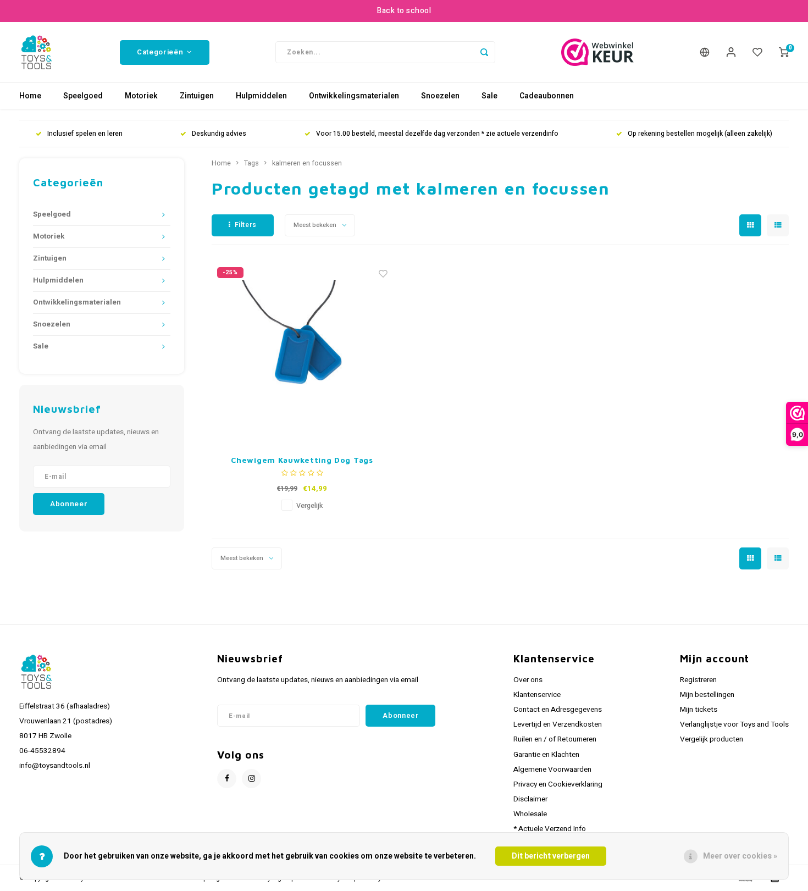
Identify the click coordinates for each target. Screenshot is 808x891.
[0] (784, 52)
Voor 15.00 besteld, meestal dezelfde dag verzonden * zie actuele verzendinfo (437, 134)
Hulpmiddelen (261, 96)
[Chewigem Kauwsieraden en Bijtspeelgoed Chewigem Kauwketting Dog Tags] (302, 352)
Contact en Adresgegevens (557, 709)
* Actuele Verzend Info (549, 828)
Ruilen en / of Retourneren (554, 739)
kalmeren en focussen (307, 163)
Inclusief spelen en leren (85, 134)
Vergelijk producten (711, 739)
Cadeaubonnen (546, 96)
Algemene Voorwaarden (552, 769)
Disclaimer (530, 799)
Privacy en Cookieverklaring (557, 784)
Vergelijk (309, 506)
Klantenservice (537, 694)
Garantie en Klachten (546, 754)
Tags (251, 163)
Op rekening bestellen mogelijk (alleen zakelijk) (700, 134)
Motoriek (141, 96)
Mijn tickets (698, 709)
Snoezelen (440, 96)
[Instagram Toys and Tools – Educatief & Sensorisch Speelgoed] (251, 778)
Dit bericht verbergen (551, 856)
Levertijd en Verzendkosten (557, 724)
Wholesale (530, 814)
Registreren (698, 679)
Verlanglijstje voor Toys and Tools (734, 724)
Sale (489, 96)
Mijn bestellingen (707, 694)
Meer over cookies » (740, 856)
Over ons (528, 679)
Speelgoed (83, 96)
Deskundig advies (219, 134)
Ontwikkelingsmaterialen (354, 96)
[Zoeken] (484, 52)
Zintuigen (197, 96)
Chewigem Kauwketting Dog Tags (302, 459)
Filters (246, 225)
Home (30, 96)
